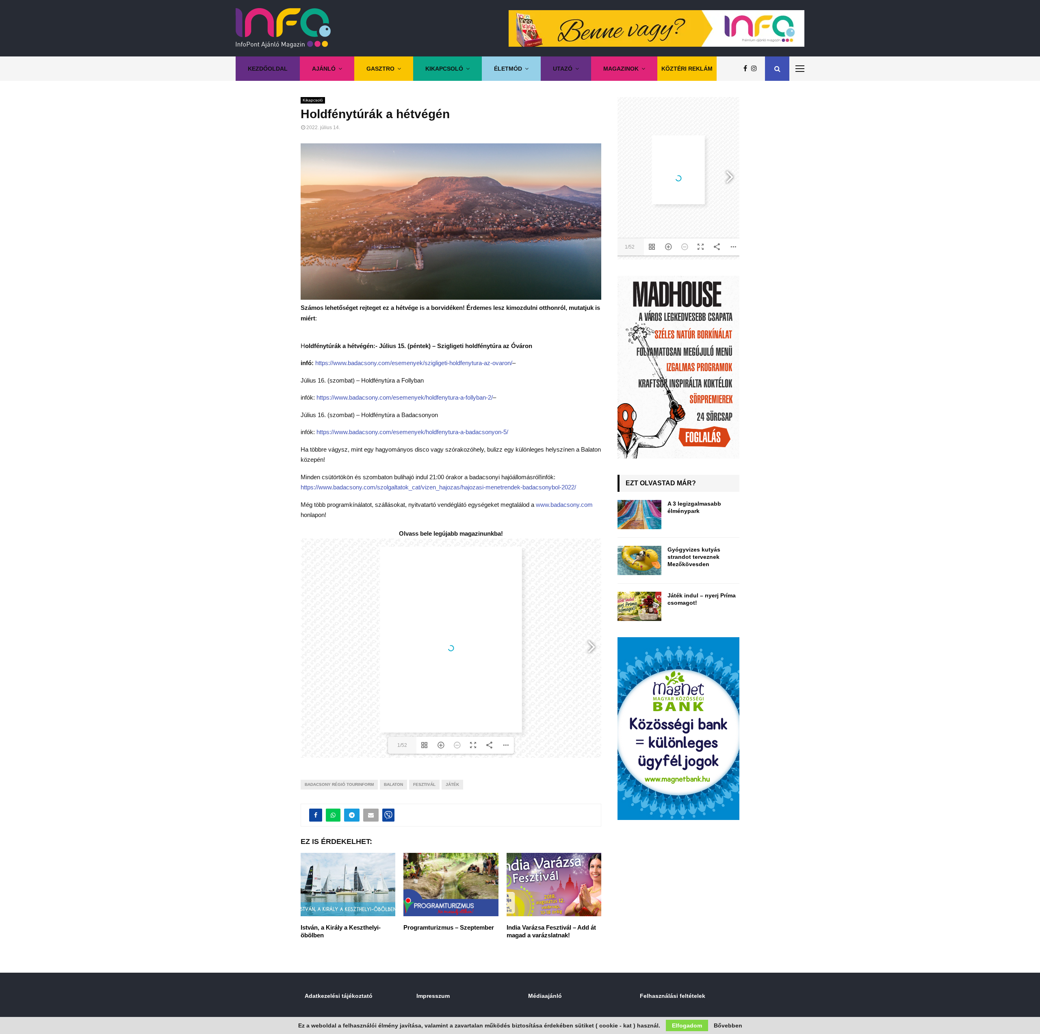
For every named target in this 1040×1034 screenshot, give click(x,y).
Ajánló (324, 68)
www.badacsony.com (564, 504)
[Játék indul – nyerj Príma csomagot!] (639, 606)
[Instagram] (756, 69)
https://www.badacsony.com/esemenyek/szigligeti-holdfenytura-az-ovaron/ (413, 362)
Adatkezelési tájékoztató (339, 996)
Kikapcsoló (444, 68)
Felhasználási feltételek (672, 996)
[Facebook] (747, 69)
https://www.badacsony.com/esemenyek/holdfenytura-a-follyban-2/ (404, 397)
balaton (393, 784)
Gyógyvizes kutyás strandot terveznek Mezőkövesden (693, 556)
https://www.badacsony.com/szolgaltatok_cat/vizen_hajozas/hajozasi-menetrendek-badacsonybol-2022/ (438, 487)
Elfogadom (687, 1025)
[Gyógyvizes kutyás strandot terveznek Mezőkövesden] (639, 560)
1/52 (402, 745)
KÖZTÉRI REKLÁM (687, 68)
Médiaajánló (545, 996)
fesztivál (424, 784)
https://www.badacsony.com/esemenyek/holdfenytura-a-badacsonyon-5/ (412, 431)
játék (452, 784)
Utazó (562, 68)
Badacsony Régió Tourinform (339, 784)
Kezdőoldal (268, 68)
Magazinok (621, 68)
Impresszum (433, 996)
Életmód (508, 68)
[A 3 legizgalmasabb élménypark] (639, 514)
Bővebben (728, 1025)
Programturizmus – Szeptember (448, 927)
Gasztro (380, 68)
